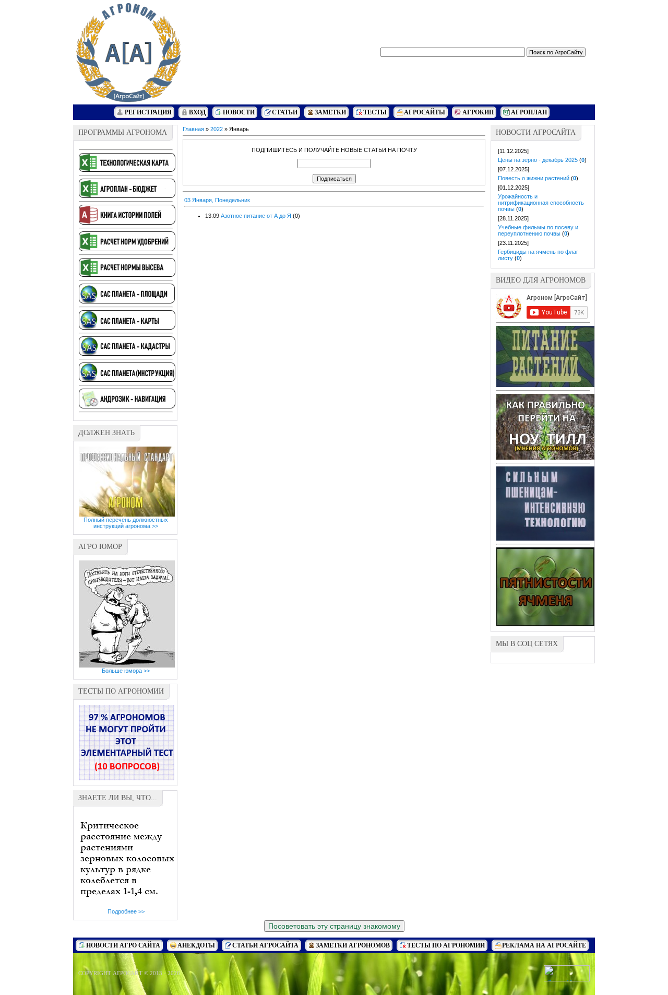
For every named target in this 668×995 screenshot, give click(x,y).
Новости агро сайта (123, 945)
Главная (193, 129)
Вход (197, 112)
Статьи (284, 112)
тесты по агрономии (446, 945)
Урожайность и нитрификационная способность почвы (541, 202)
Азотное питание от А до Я (256, 216)
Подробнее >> (126, 911)
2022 (216, 129)
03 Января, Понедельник (217, 200)
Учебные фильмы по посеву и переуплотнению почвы (538, 230)
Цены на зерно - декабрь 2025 (538, 160)
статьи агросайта (265, 945)
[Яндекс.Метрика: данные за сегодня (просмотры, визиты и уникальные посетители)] (567, 973)
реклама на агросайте (544, 945)
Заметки (330, 112)
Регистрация (148, 112)
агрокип (478, 112)
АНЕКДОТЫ (196, 945)
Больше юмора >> (126, 671)
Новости (239, 112)
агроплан (529, 112)
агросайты (424, 112)
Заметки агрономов (353, 945)
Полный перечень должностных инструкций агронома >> (126, 523)
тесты (375, 112)
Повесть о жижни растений (533, 178)
